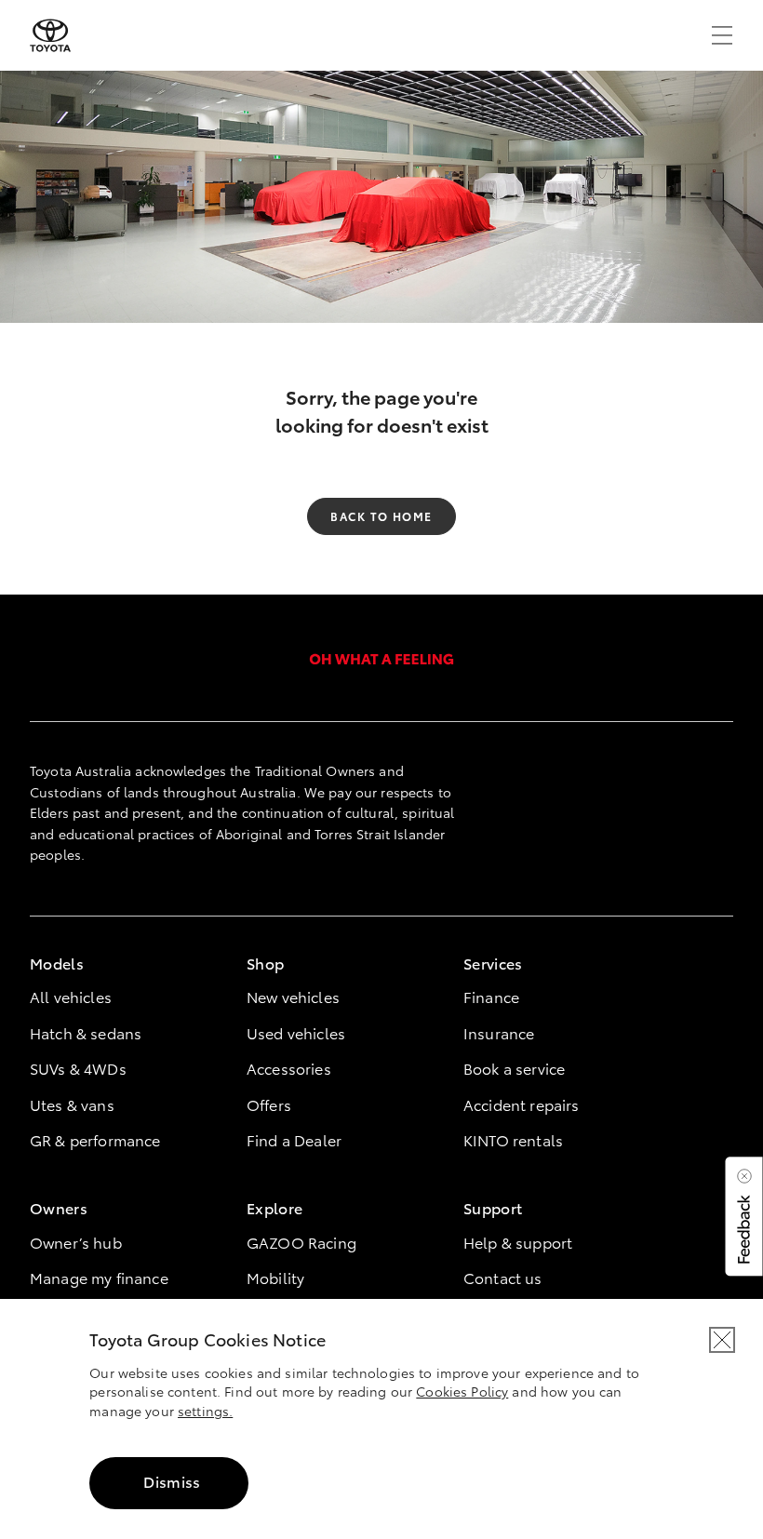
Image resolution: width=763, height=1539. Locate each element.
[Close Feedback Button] (744, 1176)
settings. (205, 1410)
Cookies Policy (462, 1391)
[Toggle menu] (722, 35)
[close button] (722, 1340)
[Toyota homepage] (50, 35)
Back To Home (381, 516)
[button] (742, 1216)
